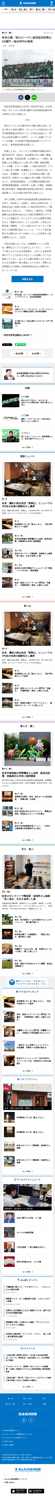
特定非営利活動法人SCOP (16, 335)
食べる (13, 9)
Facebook (24, 1420)
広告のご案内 (8, 1445)
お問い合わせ (8, 1441)
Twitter (31, 1420)
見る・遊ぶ (23, 9)
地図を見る (27, 279)
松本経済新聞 (27, 3)
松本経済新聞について (12, 1430)
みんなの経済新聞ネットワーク (27, 1470)
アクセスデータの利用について (15, 1438)
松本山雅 (11, 46)
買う (31, 9)
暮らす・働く (41, 9)
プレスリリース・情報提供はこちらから (18, 1434)
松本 (5, 46)
